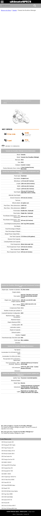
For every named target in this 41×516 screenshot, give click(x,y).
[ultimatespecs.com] (20, 1)
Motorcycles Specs (6, 10)
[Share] (38, 5)
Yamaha (14, 10)
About (14, 514)
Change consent (31, 511)
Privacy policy (20, 514)
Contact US (26, 514)
